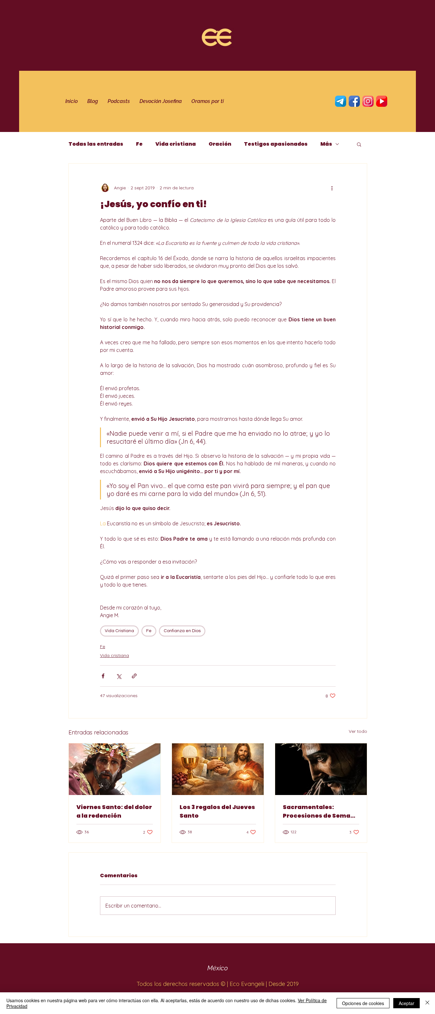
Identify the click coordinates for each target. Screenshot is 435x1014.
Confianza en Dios (182, 631)
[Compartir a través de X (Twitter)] (119, 676)
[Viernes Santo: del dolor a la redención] (114, 769)
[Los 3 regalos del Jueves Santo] (218, 769)
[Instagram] (368, 101)
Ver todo (358, 731)
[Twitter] (354, 101)
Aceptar (406, 1003)
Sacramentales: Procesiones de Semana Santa (321, 811)
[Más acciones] (332, 188)
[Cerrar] (427, 1003)
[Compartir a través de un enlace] (134, 676)
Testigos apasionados (276, 144)
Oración (220, 144)
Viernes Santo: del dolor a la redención (114, 811)
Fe (139, 144)
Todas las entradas (95, 144)
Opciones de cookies (363, 1003)
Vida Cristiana (119, 631)
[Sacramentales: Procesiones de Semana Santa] (321, 769)
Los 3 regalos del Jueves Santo (217, 811)
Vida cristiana (175, 144)
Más (326, 144)
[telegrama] (340, 101)
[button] (359, 144)
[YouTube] (381, 101)
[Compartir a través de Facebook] (103, 676)
